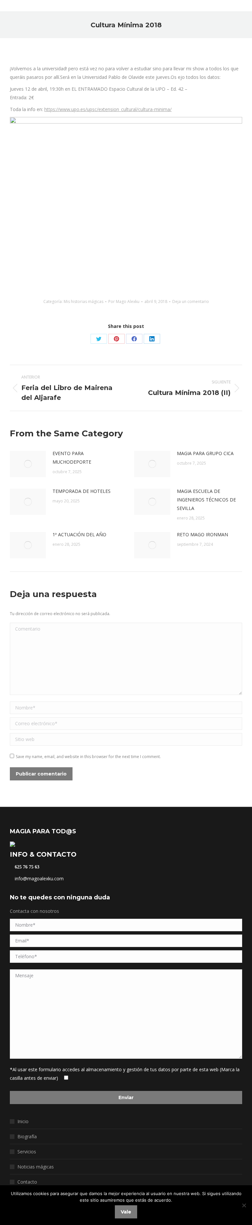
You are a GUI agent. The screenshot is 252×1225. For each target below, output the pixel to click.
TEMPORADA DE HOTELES (81, 491)
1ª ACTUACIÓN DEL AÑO (79, 534)
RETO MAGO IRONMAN (202, 534)
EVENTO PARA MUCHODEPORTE (71, 457)
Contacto (27, 1182)
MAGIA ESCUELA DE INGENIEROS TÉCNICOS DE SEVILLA (206, 499)
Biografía (27, 1136)
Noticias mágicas (35, 1167)
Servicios (26, 1151)
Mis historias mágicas (83, 301)
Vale (126, 1212)
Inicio (23, 1121)
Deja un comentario (190, 301)
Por (123, 301)
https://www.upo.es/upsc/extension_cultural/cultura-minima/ (108, 109)
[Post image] (28, 464)
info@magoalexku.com (38, 878)
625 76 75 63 (26, 867)
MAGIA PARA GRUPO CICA (205, 453)
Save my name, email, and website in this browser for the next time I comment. (88, 756)
